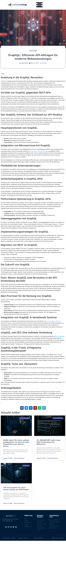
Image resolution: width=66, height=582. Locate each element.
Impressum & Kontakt (22, 538)
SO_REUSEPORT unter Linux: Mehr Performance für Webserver (49, 442)
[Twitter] (6, 527)
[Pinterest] (16, 527)
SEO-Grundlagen (60, 336)
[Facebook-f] (11, 527)
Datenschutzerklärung (38, 538)
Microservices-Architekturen (37, 151)
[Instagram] (8, 527)
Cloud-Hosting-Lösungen (53, 321)
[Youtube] (13, 527)
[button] (39, 5)
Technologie (33, 50)
